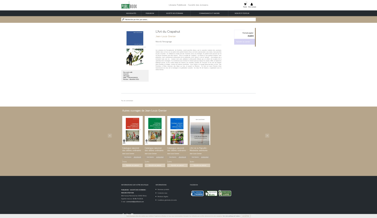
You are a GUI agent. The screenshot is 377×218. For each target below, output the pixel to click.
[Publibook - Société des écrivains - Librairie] (129, 4)
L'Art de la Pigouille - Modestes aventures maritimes (199, 150)
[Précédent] (110, 136)
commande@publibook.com (135, 202)
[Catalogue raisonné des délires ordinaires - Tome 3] (177, 130)
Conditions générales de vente (167, 200)
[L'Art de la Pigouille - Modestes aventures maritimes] (200, 130)
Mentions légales (163, 196)
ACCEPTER (245, 216)
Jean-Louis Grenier (166, 36)
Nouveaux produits (163, 189)
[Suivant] (267, 136)
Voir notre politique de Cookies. (231, 216)
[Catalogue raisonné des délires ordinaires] (132, 130)
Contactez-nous (162, 193)
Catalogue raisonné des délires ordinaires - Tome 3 (177, 150)
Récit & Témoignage (164, 42)
